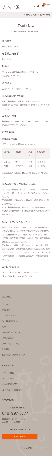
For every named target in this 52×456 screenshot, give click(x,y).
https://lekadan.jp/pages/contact (17, 276)
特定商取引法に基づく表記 (14, 355)
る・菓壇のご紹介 (10, 321)
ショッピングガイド (11, 332)
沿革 (4, 326)
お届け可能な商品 (10, 384)
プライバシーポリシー (12, 343)
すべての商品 (8, 373)
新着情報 (6, 309)
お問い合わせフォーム (12, 272)
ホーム (19, 14)
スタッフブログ (9, 315)
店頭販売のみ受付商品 (12, 389)
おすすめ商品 (8, 378)
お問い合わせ (8, 338)
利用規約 (6, 349)
